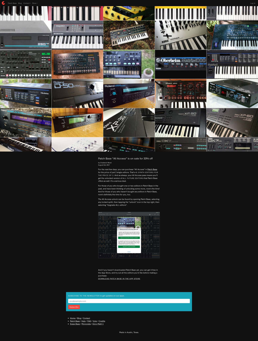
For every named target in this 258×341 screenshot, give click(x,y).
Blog (20, 3)
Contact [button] (26, 3)
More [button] (34, 3)
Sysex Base (75, 323)
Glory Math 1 (98, 323)
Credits (102, 321)
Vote (95, 321)
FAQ (89, 321)
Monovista (86, 323)
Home (72, 318)
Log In (252, 3)
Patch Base (12, 3)
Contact (86, 318)
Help (84, 321)
